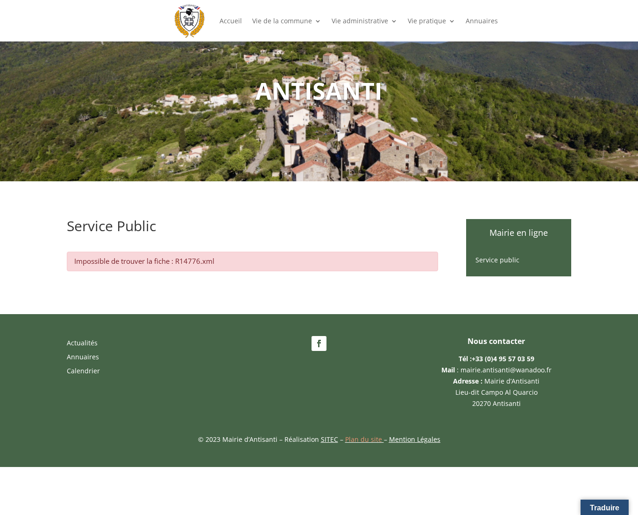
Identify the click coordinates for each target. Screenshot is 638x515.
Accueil (231, 20)
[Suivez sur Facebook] (319, 343)
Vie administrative (360, 20)
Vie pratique (427, 20)
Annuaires (482, 20)
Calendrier (83, 371)
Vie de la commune (282, 20)
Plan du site (364, 439)
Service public (497, 260)
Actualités (82, 343)
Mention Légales (414, 439)
